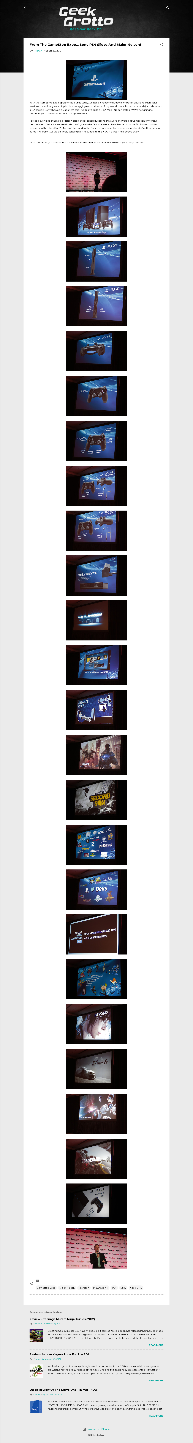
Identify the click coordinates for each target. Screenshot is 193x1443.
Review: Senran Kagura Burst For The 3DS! (60, 1354)
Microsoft (84, 1287)
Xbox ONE (136, 1287)
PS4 (114, 1287)
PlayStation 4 (100, 1287)
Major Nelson (67, 1287)
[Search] (167, 8)
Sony (123, 1287)
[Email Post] (37, 1281)
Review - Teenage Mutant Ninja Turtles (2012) (62, 1319)
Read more (156, 1345)
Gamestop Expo (46, 1287)
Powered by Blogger (98, 1429)
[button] (161, 45)
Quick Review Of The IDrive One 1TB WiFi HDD (63, 1389)
